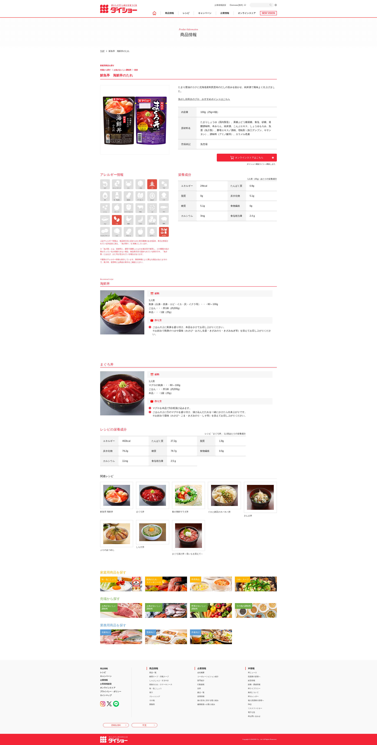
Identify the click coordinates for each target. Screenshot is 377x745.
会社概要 (200, 673)
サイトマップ (106, 695)
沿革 (199, 688)
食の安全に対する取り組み (208, 700)
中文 (144, 725)
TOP (102, 51)
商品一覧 (152, 673)
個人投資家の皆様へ (256, 700)
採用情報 (200, 696)
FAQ (249, 704)
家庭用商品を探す (107, 65)
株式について (253, 692)
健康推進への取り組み (206, 704)
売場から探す (105, 70)
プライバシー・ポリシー (110, 691)
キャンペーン (204, 13)
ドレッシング (154, 696)
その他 (152, 700)
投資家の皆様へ (254, 677)
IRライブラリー (254, 688)
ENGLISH (115, 725)
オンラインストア (247, 13)
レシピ (186, 13)
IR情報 (251, 668)
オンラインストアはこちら (249, 157)
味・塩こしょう (155, 688)
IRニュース (252, 673)
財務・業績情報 (254, 684)
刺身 (136, 70)
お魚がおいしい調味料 (122, 70)
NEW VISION (268, 13)
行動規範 (200, 684)
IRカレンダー (253, 696)
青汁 (151, 692)
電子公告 (251, 712)
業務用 (152, 704)
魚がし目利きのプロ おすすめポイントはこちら (204, 99)
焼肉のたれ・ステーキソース (160, 684)
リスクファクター (255, 708)
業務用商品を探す (113, 625)
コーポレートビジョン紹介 (208, 677)
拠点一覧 (200, 692)
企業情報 (224, 13)
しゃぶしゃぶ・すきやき (159, 680)
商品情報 (169, 13)
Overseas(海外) (236, 5)
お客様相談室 (220, 5)
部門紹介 (200, 680)
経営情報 (251, 680)
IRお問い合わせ (254, 716)
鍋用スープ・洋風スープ (159, 677)
